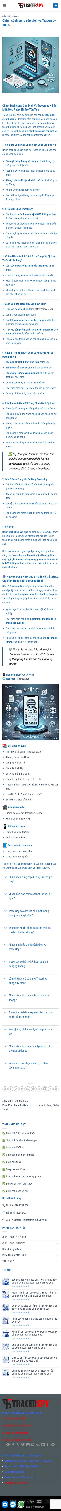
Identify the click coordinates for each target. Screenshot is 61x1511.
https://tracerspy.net (45, 309)
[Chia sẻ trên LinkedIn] (44, 1088)
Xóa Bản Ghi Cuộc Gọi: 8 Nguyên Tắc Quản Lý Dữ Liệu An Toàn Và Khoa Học (34, 1333)
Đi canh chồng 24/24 (48, 1105)
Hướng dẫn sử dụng (15, 837)
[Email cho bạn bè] (27, 1088)
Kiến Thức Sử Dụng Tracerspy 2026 (23, 751)
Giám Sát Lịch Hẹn (15, 768)
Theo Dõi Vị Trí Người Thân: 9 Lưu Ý (24, 794)
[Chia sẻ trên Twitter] (22, 1088)
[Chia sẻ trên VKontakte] (39, 1088)
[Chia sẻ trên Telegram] (55, 1088)
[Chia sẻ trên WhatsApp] (5, 1088)
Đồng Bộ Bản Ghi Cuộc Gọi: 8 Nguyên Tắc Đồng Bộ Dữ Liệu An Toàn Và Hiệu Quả (32, 1372)
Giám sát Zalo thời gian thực (20, 1133)
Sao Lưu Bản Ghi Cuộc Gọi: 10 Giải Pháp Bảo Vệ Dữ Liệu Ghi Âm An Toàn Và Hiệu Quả (34, 1281)
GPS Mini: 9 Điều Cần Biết (19, 799)
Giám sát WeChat (14, 1147)
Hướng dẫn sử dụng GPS (18, 818)
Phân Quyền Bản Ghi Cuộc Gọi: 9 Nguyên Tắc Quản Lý (34, 1320)
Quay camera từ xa (15, 1169)
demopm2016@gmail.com (25, 1477)
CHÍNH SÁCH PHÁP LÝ (13, 1243)
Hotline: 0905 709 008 (17, 1205)
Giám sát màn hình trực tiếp (20, 1154)
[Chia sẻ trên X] (16, 1088)
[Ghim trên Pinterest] (33, 1088)
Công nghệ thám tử (15, 762)
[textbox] (30, 911)
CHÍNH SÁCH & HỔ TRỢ (14, 1237)
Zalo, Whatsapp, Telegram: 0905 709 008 (26, 1219)
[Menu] (4, 5)
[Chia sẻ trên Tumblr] (50, 1088)
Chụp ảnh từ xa (13, 1161)
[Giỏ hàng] (55, 5)
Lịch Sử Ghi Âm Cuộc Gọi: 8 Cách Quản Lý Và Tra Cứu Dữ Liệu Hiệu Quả (34, 1359)
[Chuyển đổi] (5, 877)
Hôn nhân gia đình (11, 1249)
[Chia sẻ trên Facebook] (10, 1088)
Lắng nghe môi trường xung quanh (23, 1176)
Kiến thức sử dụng (10, 16)
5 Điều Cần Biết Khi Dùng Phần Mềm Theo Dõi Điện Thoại (15, 1105)
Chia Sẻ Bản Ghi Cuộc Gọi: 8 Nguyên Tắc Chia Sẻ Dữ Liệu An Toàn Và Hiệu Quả (35, 1346)
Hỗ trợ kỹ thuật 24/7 (16, 1212)
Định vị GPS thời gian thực (18, 1183)
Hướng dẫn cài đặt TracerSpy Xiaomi (24, 813)
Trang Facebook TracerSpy (19, 851)
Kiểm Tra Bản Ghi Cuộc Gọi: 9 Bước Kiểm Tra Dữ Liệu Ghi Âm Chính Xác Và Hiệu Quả (34, 1294)
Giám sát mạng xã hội (17, 1191)
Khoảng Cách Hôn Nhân (18, 757)
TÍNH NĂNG (8, 1261)
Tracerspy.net (22, 678)
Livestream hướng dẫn (17, 856)
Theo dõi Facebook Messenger (21, 1140)
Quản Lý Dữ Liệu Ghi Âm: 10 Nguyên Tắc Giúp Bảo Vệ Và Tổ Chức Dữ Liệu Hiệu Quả (35, 1307)
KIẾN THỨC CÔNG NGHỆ (14, 1255)
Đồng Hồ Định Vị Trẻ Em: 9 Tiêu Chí (23, 779)
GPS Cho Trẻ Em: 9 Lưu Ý (18, 773)
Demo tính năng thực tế (17, 832)
